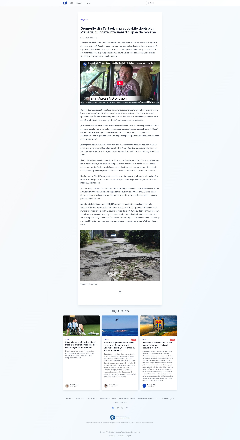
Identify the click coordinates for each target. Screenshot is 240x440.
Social (144, 339)
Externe (106, 339)
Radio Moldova (92, 399)
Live (88, 3)
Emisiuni (79, 3)
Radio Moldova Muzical (127, 399)
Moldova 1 (69, 399)
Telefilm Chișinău (168, 399)
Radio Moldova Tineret (108, 399)
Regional (84, 19)
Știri (71, 3)
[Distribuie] (120, 292)
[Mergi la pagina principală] (65, 3)
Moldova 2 (80, 399)
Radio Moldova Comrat (146, 399)
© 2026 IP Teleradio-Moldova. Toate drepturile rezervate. (120, 432)
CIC (158, 399)
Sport (67, 339)
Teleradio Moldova (120, 402)
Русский (120, 436)
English (128, 436)
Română (111, 436)
